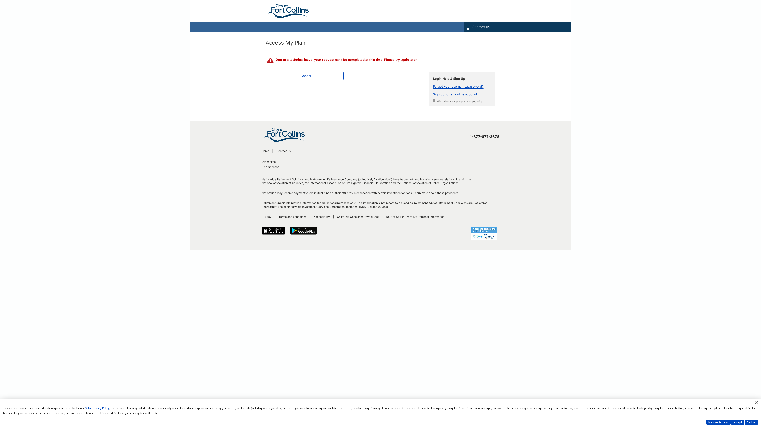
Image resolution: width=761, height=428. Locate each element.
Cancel (306, 76)
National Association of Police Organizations (430, 183)
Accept (737, 422)
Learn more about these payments (435, 193)
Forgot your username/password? (458, 86)
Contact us (283, 151)
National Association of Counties (282, 183)
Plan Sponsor (270, 167)
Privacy (266, 216)
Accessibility (322, 216)
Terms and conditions (292, 216)
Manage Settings (718, 422)
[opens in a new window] (273, 231)
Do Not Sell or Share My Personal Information (415, 216)
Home (265, 151)
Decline (751, 422)
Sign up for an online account (455, 94)
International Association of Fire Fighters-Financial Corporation (350, 183)
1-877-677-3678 (484, 137)
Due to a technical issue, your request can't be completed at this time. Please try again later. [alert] (347, 60)
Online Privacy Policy (97, 408)
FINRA (362, 206)
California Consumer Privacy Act (358, 216)
